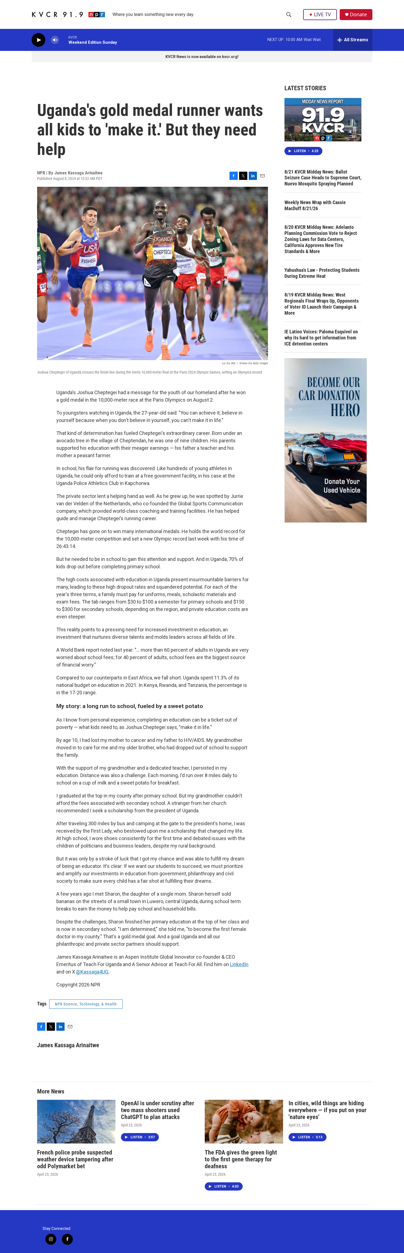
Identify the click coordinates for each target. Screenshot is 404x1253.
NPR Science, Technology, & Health (86, 1004)
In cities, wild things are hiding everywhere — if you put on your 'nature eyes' (327, 1110)
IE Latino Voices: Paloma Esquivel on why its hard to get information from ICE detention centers (321, 338)
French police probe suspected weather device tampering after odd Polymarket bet (75, 1159)
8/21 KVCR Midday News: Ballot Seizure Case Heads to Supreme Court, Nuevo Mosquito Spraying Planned (322, 178)
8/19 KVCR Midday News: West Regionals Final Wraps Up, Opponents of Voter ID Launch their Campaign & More (321, 304)
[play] (38, 40)
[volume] (55, 40)
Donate (358, 14)
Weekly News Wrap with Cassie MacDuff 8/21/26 (315, 205)
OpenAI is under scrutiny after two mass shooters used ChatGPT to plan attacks (157, 1110)
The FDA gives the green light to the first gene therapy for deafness (241, 1159)
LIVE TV (322, 14)
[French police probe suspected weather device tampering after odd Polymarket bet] (76, 1122)
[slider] (64, 40)
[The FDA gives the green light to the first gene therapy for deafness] (244, 1122)
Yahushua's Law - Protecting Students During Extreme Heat (321, 273)
